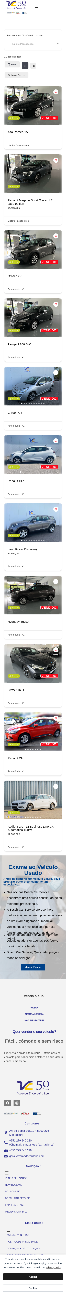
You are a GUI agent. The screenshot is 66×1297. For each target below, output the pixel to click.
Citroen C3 (15, 276)
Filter (14, 64)
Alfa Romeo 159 (18, 132)
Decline (33, 1288)
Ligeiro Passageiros (18, 145)
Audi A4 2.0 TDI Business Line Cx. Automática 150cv (31, 828)
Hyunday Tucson (19, 621)
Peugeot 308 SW (19, 344)
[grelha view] (25, 65)
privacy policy (53, 1267)
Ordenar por (14, 75)
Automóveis (14, 289)
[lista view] (33, 65)
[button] (8, 386)
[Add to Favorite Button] (55, 91)
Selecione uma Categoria (20, 44)
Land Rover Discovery (23, 549)
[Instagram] (17, 1103)
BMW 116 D (16, 690)
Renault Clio (16, 481)
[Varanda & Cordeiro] (20, 4)
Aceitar (33, 1276)
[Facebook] (7, 1103)
